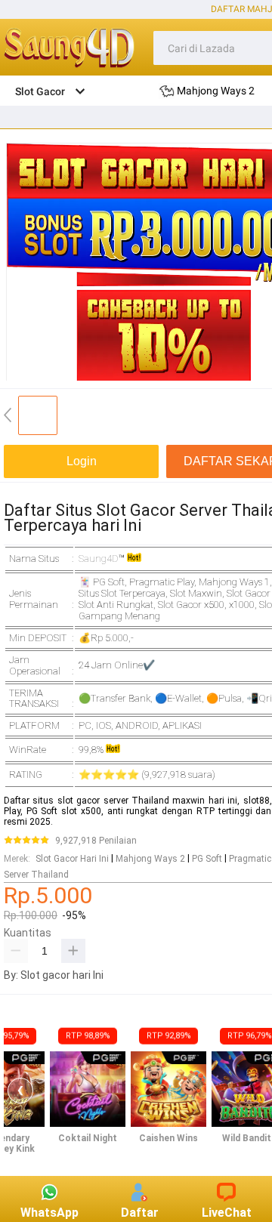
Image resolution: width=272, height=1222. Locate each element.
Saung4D (99, 558)
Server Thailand (36, 874)
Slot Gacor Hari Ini (72, 858)
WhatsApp (49, 1212)
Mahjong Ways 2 (150, 858)
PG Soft (207, 858)
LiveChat (227, 1212)
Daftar (140, 1212)
